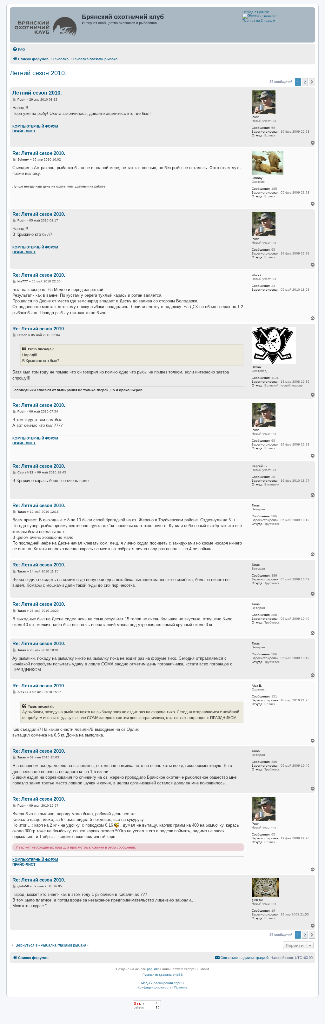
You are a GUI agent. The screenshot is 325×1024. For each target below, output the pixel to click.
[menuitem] (18, 49)
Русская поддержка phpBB (163, 974)
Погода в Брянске (255, 12)
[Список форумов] (46, 25)
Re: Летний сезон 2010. (38, 153)
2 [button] (305, 82)
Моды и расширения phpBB (162, 983)
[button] (312, 82)
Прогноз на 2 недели (258, 20)
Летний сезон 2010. (38, 72)
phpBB (152, 969)
